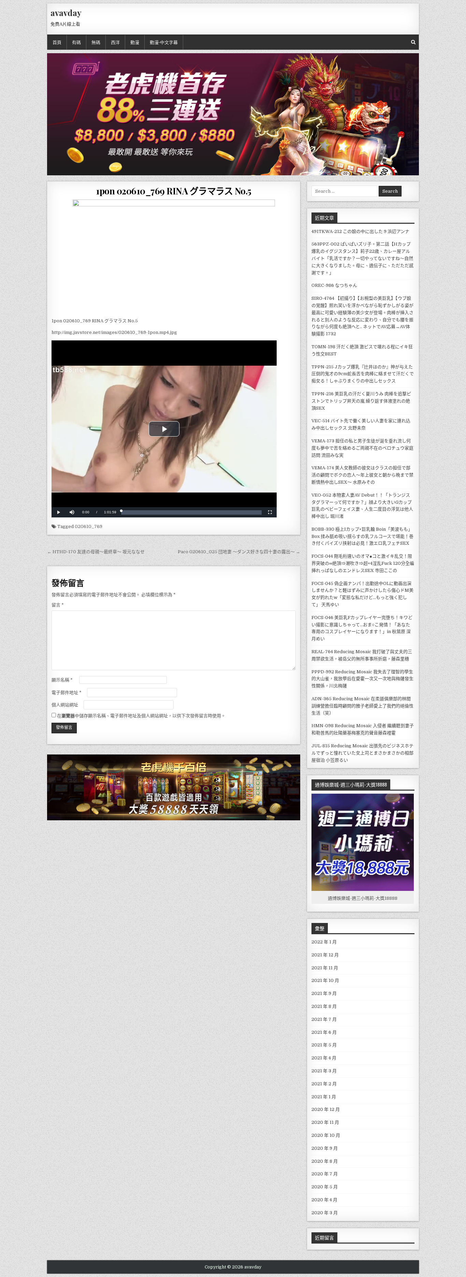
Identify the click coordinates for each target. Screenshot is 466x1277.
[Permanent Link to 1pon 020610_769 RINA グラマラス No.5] (174, 257)
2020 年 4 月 (324, 1199)
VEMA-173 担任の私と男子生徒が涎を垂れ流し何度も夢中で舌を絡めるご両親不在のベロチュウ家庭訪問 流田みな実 (362, 448)
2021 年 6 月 (324, 1032)
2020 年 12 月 (325, 1109)
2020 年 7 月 (324, 1173)
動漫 (134, 42)
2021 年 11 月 (324, 967)
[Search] (413, 42)
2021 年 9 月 (324, 993)
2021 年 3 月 (324, 1070)
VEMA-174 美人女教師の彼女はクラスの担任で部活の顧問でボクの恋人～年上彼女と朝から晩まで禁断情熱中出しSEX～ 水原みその (362, 475)
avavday (66, 12)
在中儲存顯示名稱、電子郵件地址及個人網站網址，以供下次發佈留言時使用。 (141, 715)
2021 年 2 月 (324, 1083)
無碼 (95, 42)
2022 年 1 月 (324, 941)
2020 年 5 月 (324, 1186)
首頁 (57, 42)
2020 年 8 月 (324, 1161)
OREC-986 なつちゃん (334, 285)
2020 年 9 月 (324, 1148)
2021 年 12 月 (325, 954)
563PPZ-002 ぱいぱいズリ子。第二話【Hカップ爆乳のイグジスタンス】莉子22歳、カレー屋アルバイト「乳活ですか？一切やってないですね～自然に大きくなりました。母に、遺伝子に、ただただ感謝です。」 (362, 258)
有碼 (76, 42)
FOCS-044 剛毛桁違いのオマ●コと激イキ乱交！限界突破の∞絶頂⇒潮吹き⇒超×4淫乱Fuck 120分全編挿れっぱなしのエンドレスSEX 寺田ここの (362, 563)
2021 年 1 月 (323, 1096)
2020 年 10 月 (325, 1135)
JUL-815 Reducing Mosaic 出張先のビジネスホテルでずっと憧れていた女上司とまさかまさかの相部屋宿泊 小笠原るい (362, 753)
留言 (58, 604)
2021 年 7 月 (324, 1019)
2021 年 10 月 (325, 980)
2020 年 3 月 (324, 1212)
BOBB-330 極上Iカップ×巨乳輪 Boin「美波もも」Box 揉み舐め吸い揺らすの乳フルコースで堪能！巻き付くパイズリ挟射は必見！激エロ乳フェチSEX (362, 536)
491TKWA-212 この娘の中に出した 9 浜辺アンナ (360, 231)
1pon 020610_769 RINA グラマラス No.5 (173, 191)
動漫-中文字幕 (164, 42)
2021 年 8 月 (324, 1006)
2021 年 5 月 (324, 1044)
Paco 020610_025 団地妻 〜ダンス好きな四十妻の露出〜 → (239, 551)
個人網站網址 (65, 704)
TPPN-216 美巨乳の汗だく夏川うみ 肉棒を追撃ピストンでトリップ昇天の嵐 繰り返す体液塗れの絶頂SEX (361, 401)
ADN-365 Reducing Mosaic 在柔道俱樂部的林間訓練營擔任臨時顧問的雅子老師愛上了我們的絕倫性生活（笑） (362, 706)
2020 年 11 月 (325, 1122)
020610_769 (88, 526)
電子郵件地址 (67, 692)
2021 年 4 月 (323, 1057)
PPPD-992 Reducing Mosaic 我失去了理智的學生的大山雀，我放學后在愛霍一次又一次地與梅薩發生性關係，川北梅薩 (362, 679)
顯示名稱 (62, 679)
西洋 (115, 42)
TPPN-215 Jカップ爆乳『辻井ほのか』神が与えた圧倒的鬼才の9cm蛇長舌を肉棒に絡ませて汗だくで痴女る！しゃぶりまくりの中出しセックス (362, 374)
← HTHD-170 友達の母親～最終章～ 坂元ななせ (96, 551)
